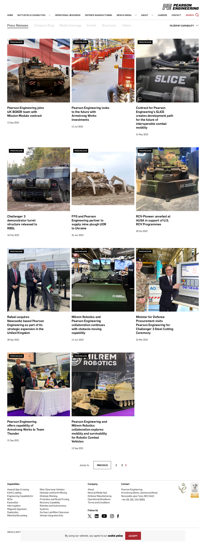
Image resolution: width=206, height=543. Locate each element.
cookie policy (115, 535)
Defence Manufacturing (98, 15)
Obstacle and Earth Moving (53, 492)
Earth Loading (14, 492)
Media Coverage (70, 25)
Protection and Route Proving (54, 499)
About (144, 15)
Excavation (12, 502)
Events (91, 25)
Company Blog (44, 25)
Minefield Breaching (17, 515)
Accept (133, 535)
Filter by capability (182, 25)
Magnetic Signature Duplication (17, 511)
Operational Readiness (68, 15)
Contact (176, 15)
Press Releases (17, 25)
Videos (126, 25)
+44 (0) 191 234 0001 (133, 499)
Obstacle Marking (48, 495)
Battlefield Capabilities (31, 15)
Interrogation (14, 505)
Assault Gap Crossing (18, 489)
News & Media (124, 15)
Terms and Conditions (99, 502)
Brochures (109, 25)
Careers (162, 15)
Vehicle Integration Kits (51, 515)
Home (10, 15)
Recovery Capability (50, 502)
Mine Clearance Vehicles (52, 489)
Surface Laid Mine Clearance (54, 512)
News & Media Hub (97, 492)
